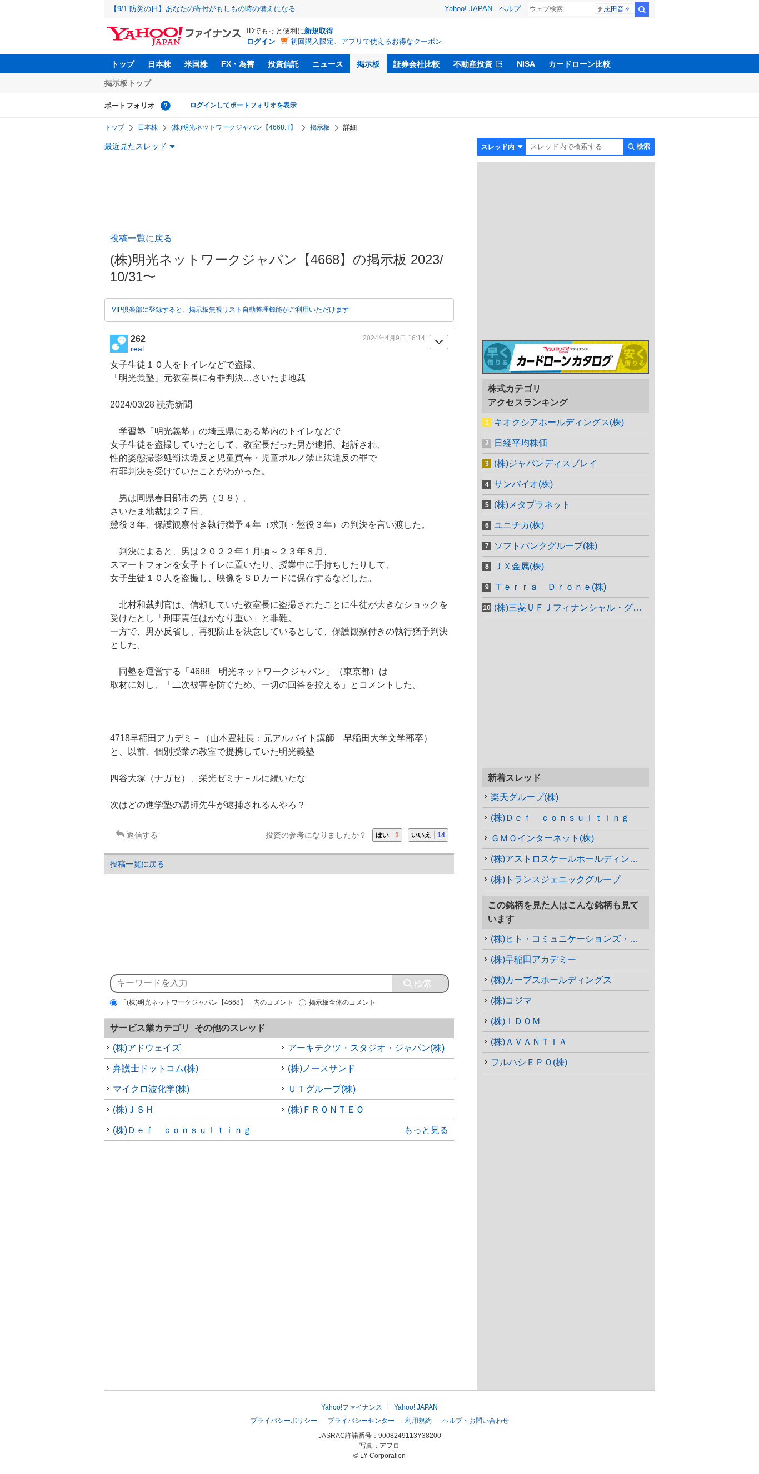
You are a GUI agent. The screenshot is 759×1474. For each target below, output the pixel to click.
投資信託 (283, 63)
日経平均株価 (520, 443)
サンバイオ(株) (523, 484)
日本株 (159, 63)
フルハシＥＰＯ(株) (529, 1062)
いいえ (428, 835)
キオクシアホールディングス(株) (559, 422)
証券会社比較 (416, 63)
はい (387, 835)
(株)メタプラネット (532, 504)
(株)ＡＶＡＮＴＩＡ (529, 1041)
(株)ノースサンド (322, 1068)
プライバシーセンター (361, 1421)
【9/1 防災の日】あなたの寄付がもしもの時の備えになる (203, 8)
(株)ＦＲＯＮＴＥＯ (326, 1109)
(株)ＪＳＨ (133, 1109)
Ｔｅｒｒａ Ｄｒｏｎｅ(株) (550, 587)
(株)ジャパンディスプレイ (545, 463)
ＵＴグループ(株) (322, 1089)
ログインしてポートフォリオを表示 (243, 105)
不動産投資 (472, 63)
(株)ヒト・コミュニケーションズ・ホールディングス (570, 939)
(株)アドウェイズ (147, 1048)
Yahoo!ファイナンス (351, 1407)
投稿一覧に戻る (141, 238)
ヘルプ (510, 8)
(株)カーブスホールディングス (551, 980)
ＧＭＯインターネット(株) (542, 838)
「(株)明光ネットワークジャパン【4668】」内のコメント (206, 1002)
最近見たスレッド (135, 146)
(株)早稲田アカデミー (533, 959)
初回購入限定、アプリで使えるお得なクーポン (366, 41)
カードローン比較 (579, 63)
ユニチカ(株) (519, 525)
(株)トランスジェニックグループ (556, 879)
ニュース (327, 63)
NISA (526, 63)
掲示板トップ (127, 82)
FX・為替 (237, 63)
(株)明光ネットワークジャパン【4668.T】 (234, 127)
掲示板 (368, 63)
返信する (142, 835)
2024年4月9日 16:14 (394, 338)
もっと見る (426, 1130)
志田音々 (617, 9)
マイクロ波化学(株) (151, 1089)
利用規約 (418, 1421)
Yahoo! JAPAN (468, 8)
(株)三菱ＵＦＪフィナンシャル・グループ (571, 607)
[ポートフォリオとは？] (165, 106)
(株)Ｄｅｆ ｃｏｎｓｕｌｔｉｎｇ (182, 1130)
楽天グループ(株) (524, 797)
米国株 (196, 63)
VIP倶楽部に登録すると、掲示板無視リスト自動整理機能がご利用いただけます (230, 310)
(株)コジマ (511, 1000)
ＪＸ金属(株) (519, 566)
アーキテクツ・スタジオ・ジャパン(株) (366, 1048)
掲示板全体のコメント (342, 1002)
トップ (122, 63)
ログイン (261, 41)
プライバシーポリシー (284, 1421)
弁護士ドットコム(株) (155, 1068)
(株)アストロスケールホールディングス (569, 858)
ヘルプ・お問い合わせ (475, 1421)
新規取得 (318, 31)
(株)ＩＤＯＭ (516, 1021)
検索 (642, 9)
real (137, 349)
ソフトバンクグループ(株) (545, 545)
